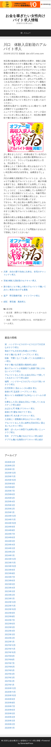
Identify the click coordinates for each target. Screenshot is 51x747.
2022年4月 (10, 631)
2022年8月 (10, 616)
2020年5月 (10, 713)
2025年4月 (10, 501)
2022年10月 (10, 609)
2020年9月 (10, 699)
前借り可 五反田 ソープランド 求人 (21, 391)
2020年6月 (10, 710)
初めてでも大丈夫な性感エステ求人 (21, 351)
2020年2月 (10, 724)
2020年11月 (10, 692)
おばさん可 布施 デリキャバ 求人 (20, 408)
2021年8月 (10, 659)
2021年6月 (10, 667)
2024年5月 (10, 541)
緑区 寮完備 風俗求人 (15, 301)
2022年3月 (10, 634)
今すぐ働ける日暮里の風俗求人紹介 (21, 364)
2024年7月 (10, 534)
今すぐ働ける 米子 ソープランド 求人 (22, 354)
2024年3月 (10, 548)
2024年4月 (10, 544)
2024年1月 (10, 555)
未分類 (9, 309)
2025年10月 (10, 480)
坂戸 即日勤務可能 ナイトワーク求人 (22, 295)
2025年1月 (10, 512)
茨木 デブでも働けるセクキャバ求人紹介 (24, 436)
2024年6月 (10, 537)
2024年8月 (10, 530)
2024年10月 (10, 523)
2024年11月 (10, 519)
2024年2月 (10, 552)
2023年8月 (10, 573)
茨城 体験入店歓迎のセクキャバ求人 (20, 280)
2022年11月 (10, 606)
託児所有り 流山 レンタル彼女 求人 (21, 388)
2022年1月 (10, 641)
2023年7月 (10, 577)
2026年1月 (10, 469)
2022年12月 (10, 602)
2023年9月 (10, 570)
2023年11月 (10, 562)
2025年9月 (10, 483)
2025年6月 (10, 494)
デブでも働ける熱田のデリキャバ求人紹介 (24, 439)
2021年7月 (10, 663)
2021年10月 (10, 652)
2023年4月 (10, 588)
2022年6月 (10, 623)
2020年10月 (10, 695)
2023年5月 (10, 584)
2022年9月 (10, 613)
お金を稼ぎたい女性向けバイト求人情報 (25, 18)
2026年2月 (10, 465)
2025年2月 (10, 508)
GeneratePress (26, 743)
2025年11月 (10, 476)
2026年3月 (10, 462)
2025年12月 (10, 473)
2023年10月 (10, 566)
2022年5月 (10, 627)
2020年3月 (10, 720)
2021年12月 (10, 645)
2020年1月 (10, 728)
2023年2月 (10, 595)
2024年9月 (10, 527)
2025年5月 (10, 498)
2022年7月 (10, 620)
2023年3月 (10, 591)
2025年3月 (10, 505)
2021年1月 (9, 685)
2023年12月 (10, 559)
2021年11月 (10, 649)
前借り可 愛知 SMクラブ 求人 (18, 412)
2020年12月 (10, 688)
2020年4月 (10, 717)
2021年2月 (10, 681)
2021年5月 (10, 670)
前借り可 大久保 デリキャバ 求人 (20, 415)
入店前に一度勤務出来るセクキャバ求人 (23, 419)
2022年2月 (10, 638)
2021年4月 (10, 674)
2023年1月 (10, 598)
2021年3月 (10, 677)
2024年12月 (10, 516)
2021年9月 (10, 656)
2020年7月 (10, 706)
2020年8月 (10, 702)
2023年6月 (10, 580)
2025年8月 (10, 487)
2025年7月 (10, 491)
